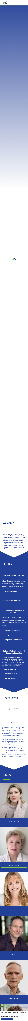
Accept (4, 1018)
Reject (10, 1018)
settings (16, 1016)
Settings (16, 1018)
